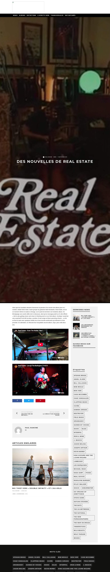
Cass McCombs (80, 394)
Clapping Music (81, 402)
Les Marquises (80, 465)
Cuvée (76, 406)
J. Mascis (78, 440)
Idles (84, 429)
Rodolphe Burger (82, 480)
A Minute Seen (43, 15)
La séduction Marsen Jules (51, 414)
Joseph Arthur (80, 448)
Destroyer (79, 413)
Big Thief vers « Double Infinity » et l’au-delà (37, 488)
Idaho (76, 429)
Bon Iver (77, 390)
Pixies (88, 473)
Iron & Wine (79, 436)
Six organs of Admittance (80, 493)
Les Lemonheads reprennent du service (87, 326)
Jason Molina (80, 444)
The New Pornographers (81, 518)
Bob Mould (78, 387)
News (15, 15)
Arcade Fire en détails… (27, 414)
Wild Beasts (79, 530)
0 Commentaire (20, 493)
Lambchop (78, 461)
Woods (77, 538)
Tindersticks (80, 526)
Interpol (78, 432)
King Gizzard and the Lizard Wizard (83, 456)
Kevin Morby (79, 451)
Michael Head (80, 469)
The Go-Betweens (81, 509)
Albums (22, 15)
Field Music (79, 417)
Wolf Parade (79, 534)
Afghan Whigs (80, 375)
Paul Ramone (15, 490)
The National (80, 513)
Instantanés (70, 15)
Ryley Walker (80, 484)
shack (76, 488)
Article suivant (54, 412)
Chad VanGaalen (81, 398)
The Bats (78, 505)
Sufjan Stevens (81, 501)
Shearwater (87, 488)
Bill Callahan (80, 383)
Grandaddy (79, 421)
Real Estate (79, 476)
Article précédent (27, 412)
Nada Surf (78, 473)
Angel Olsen (79, 379)
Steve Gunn (79, 498)
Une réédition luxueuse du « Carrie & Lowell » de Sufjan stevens (88, 335)
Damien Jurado (80, 409)
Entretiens (31, 15)
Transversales (57, 15)
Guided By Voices (81, 425)
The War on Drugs (82, 523)
